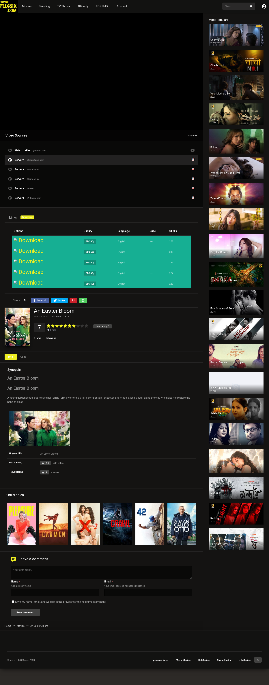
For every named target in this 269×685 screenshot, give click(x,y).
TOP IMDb (102, 6)
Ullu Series (245, 660)
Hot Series (204, 660)
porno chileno (160, 660)
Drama (37, 338)
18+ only (83, 6)
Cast (23, 356)
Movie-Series (183, 660)
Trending (44, 6)
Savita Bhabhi (224, 660)
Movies (27, 6)
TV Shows (63, 6)
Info (10, 356)
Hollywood (50, 338)
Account (122, 6)
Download (27, 217)
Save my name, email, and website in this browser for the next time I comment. (60, 601)
